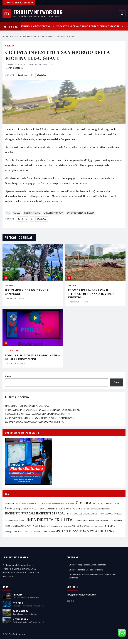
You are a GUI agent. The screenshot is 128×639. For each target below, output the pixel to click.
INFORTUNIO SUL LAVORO (78, 513)
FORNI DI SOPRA (114, 503)
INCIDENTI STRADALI (32, 213)
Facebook (22, 75)
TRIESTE (36, 531)
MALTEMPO (89, 520)
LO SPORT (77, 520)
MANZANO (100, 521)
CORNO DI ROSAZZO (67, 503)
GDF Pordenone (34, 509)
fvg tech (25, 509)
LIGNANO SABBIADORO (14, 520)
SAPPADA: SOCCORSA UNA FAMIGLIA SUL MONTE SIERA (34, 422)
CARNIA (17, 504)
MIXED (7, 526)
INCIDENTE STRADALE (20, 513)
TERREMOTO (17, 532)
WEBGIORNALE (106, 531)
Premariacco (67, 526)
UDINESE (51, 531)
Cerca (8, 376)
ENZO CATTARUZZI (99, 503)
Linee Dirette (11, 350)
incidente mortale (103, 508)
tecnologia (8, 532)
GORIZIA (44, 509)
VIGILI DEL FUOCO (67, 531)
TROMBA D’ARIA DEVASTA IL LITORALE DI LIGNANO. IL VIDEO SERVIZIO (91, 293)
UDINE (44, 531)
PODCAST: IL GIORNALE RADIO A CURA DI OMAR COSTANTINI (78, 26)
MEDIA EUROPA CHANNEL (113, 521)
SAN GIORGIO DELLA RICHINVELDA (80, 213)
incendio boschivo (88, 508)
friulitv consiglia (13, 509)
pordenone (57, 526)
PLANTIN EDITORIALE (36, 526)
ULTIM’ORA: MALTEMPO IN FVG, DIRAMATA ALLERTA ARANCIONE (39, 418)
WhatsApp (41, 75)
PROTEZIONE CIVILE (80, 526)
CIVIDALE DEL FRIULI (38, 504)
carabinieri (9, 503)
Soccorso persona (97, 526)
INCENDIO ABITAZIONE (69, 508)
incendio (53, 508)
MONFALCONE (18, 526)
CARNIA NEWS (26, 503)
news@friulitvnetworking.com (81, 594)
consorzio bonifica (52, 504)
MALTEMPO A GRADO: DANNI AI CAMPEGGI (27, 292)
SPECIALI (110, 526)
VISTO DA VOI (86, 531)
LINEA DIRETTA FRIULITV (53, 213)
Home (5, 36)
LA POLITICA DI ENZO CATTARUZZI (106, 513)
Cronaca (14, 36)
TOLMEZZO (27, 531)
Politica (49, 526)
